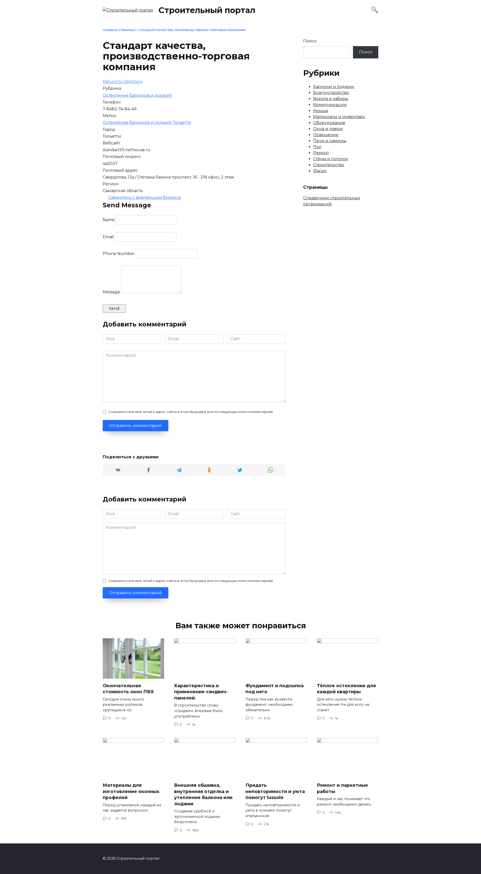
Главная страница (119, 30)
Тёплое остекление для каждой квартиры (346, 688)
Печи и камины (329, 140)
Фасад (320, 170)
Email (108, 236)
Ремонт (321, 152)
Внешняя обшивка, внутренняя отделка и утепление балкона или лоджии (203, 794)
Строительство (328, 164)
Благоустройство (331, 92)
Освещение (325, 134)
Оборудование (329, 122)
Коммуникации (330, 104)
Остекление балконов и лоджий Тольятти (147, 122)
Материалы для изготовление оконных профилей (131, 791)
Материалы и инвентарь (339, 116)
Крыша (320, 110)
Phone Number (119, 253)
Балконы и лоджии (333, 86)
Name (109, 219)
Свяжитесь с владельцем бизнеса (144, 197)
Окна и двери (328, 128)
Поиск (310, 41)
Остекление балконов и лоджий (137, 95)
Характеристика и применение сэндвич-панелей (201, 692)
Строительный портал (207, 10)
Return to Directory (123, 81)
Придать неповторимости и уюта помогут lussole (275, 791)
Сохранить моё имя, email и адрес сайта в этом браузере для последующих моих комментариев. (191, 412)
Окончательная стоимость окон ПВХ (128, 688)
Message (111, 292)
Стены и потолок (330, 158)
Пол (317, 146)
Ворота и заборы (330, 98)
